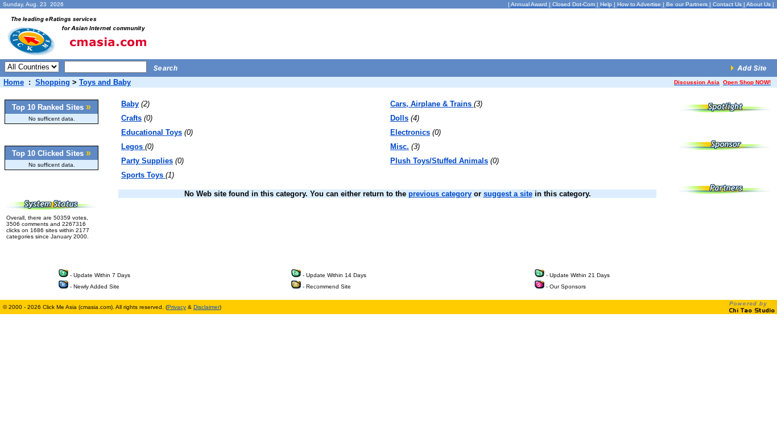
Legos (133, 146)
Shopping (52, 82)
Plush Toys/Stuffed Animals (439, 160)
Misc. (399, 146)
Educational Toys (151, 132)
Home (13, 82)
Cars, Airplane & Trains (432, 104)
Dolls (399, 118)
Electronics (410, 132)
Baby (130, 104)
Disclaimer (206, 307)
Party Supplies (147, 160)
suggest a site (507, 193)
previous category (440, 193)
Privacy (176, 307)
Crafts (131, 118)
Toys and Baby (105, 82)
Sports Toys (143, 175)
